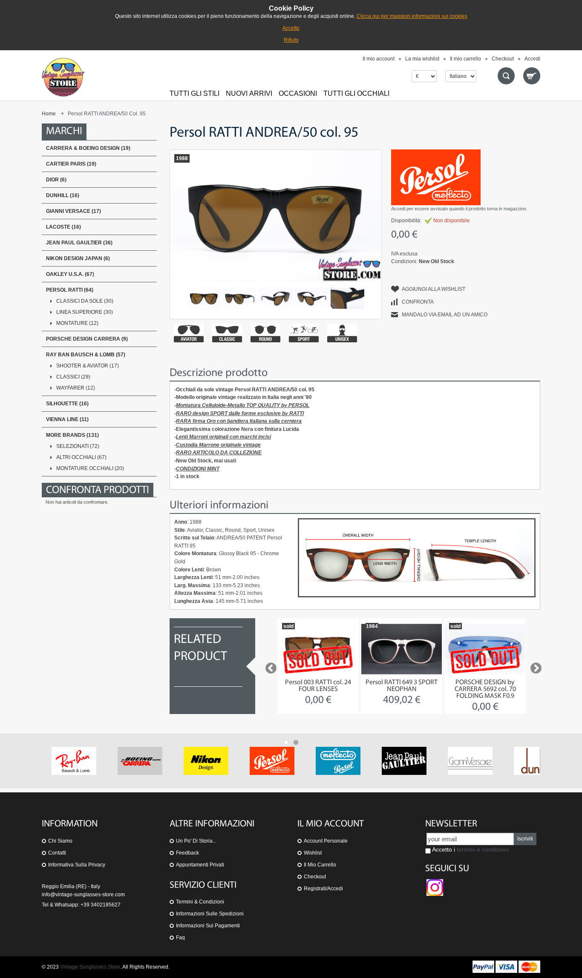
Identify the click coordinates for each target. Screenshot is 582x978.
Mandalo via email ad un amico (444, 315)
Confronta (418, 302)
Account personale (326, 841)
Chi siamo (60, 841)
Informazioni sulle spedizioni (210, 914)
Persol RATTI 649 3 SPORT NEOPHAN (402, 686)
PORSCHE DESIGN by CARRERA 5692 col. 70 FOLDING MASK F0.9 (485, 689)
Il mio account (379, 59)
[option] (318, 666)
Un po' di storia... (196, 841)
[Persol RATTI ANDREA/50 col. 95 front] (204, 298)
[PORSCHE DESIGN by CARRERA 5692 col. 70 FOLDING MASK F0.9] (485, 649)
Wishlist (313, 853)
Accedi (532, 59)
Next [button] (534, 666)
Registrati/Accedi (323, 889)
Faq (180, 938)
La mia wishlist (422, 59)
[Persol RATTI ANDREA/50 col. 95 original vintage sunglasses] (239, 298)
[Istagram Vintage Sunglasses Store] (434, 883)
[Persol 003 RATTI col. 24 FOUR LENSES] (318, 649)
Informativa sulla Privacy (76, 865)
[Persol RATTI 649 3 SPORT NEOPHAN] (401, 649)
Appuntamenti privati (200, 865)
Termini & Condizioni (200, 902)
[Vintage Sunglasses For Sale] (63, 77)
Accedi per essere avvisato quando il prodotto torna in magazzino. (459, 208)
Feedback (187, 853)
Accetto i (470, 849)
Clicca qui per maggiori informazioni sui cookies (412, 16)
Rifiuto (291, 40)
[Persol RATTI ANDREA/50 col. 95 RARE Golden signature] (347, 298)
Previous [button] (269, 666)
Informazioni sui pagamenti (208, 926)
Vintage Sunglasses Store (90, 967)
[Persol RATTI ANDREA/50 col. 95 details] (275, 298)
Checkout (503, 59)
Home (49, 114)
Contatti (57, 853)
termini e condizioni (483, 849)
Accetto (291, 28)
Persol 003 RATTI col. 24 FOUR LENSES (318, 686)
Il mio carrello (465, 59)
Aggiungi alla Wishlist (433, 289)
